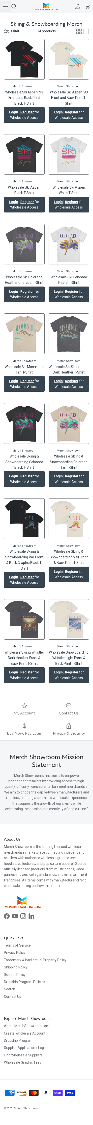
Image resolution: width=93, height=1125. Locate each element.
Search (9, 989)
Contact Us (12, 997)
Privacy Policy (14, 953)
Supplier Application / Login (25, 1048)
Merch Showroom (26, 1108)
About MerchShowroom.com (26, 1026)
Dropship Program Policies (24, 982)
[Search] (16, 6)
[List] (86, 31)
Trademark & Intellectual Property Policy (35, 960)
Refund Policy (15, 975)
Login (13, 112)
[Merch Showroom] (46, 6)
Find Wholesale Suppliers (23, 1055)
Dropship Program (18, 1040)
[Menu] (5, 6)
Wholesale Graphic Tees (22, 1062)
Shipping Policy (16, 967)
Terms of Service (17, 945)
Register (27, 112)
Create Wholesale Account (24, 1033)
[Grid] (79, 31)
